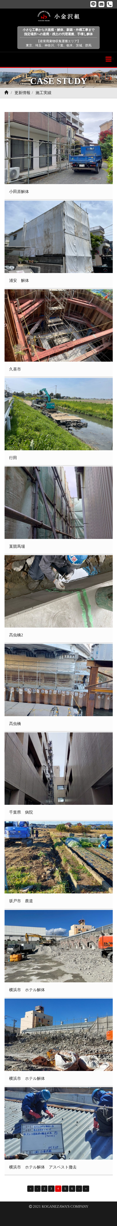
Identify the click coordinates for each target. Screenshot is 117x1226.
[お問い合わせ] (102, 4)
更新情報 (22, 93)
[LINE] (93, 4)
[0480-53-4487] (110, 4)
